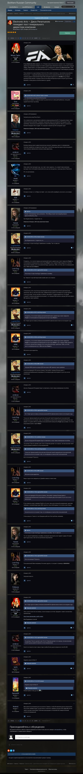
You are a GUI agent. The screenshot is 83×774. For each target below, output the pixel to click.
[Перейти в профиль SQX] (15, 192)
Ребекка (15, 587)
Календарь (18, 10)
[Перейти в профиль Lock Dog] (15, 262)
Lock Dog (15, 269)
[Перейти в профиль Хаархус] (15, 121)
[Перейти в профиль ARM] (15, 292)
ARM (15, 298)
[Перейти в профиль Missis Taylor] (10, 22)
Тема (26, 769)
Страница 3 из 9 (46, 38)
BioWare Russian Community (21, 2)
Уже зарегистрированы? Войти (55, 2)
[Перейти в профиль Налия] (15, 214)
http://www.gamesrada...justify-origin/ (33, 616)
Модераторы (34, 10)
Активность (47, 7)
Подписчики (68, 21)
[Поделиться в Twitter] (11, 750)
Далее (35, 38)
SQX (15, 198)
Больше (57, 7)
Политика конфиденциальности (38, 769)
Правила (25, 10)
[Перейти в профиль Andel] (15, 170)
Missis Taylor (20, 29)
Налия (15, 223)
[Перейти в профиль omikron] (16, 146)
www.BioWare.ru (13, 7)
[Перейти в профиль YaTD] (15, 661)
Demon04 (15, 693)
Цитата (29, 84)
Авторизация (60, 21)
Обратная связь (52, 769)
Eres (15, 102)
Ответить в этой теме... (24, 737)
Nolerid (15, 707)
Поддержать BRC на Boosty (41, 18)
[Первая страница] (8, 38)
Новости (35, 29)
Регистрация (70, 2)
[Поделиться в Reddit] (8, 750)
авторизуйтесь (58, 729)
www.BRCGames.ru (27, 7)
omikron (15, 152)
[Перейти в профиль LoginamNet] (15, 238)
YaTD (15, 667)
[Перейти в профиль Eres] (15, 95)
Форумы (10, 10)
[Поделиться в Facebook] (13, 750)
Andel (16, 179)
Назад (12, 38)
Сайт (38, 7)
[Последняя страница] (39, 38)
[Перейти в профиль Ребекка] (15, 579)
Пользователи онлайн (45, 10)
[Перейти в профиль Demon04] (15, 684)
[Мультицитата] (25, 85)
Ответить (67, 33)
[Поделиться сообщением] (73, 42)
